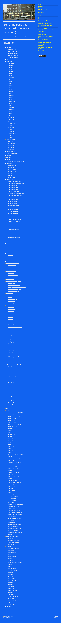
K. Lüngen (10, 93)
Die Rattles (10, 538)
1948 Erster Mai (11, 446)
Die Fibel (10, 297)
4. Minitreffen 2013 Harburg (14, 221)
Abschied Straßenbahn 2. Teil (14, 528)
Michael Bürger (11, 588)
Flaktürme (10, 321)
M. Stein (9, 121)
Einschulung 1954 (12, 267)
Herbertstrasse (11, 331)
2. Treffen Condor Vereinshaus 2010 (16, 183)
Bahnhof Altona (11, 309)
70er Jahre (10, 386)
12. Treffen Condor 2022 (13, 207)
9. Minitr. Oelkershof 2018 (13, 231)
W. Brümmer (10, 71)
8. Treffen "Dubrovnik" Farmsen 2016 (16, 197)
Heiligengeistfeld (11, 335)
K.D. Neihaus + (11, 560)
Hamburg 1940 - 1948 (12, 384)
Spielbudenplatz (11, 343)
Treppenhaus (11, 149)
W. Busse (10, 73)
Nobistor (10, 360)
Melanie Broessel (11, 578)
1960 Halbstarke (11, 490)
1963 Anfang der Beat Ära (13, 506)
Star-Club (10, 396)
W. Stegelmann (11, 119)
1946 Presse (10, 432)
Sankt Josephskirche (12, 351)
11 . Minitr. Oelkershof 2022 (14, 235)
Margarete (10, 554)
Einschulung (9, 155)
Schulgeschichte (11, 143)
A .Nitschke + (11, 107)
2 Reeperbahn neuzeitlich (13, 341)
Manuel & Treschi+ (12, 552)
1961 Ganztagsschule (13, 496)
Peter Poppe (10, 582)
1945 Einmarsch (11, 420)
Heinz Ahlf (10, 378)
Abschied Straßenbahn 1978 (14, 526)
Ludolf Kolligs (11, 594)
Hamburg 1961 (11, 494)
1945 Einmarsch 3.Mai (13, 418)
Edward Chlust (11, 586)
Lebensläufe (9, 61)
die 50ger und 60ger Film (13, 542)
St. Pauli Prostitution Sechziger (15, 518)
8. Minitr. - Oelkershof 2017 (14, 229)
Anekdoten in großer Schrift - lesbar (16, 161)
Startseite (8, 47)
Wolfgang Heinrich (12, 376)
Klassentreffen (9, 179)
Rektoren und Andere (12, 245)
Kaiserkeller (10, 390)
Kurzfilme (8, 410)
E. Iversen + (10, 79)
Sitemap (12, 616)
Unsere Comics (11, 400)
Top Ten (9, 398)
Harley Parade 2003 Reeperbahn (15, 532)
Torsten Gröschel (12, 600)
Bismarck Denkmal (12, 315)
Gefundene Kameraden (13, 53)
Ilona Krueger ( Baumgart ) (13, 596)
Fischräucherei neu (12, 257)
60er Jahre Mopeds (12, 402)
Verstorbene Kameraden (13, 55)
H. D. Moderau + (11, 101)
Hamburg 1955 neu (12, 464)
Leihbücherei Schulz (12, 259)
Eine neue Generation (12, 269)
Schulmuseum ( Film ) (13, 275)
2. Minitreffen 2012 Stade (13, 217)
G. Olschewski (11, 109)
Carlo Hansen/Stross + (13, 372)
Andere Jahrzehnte (10, 380)
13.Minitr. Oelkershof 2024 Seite (15, 239)
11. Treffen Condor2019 (13, 203)
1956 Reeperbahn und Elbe (14, 468)
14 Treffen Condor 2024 (13, 211)
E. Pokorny (10, 111)
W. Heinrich (10, 574)
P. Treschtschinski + (12, 133)
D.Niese (9, 105)
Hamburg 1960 (11, 484)
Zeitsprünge (9, 408)
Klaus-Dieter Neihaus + (13, 367)
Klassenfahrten (9, 163)
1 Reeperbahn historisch (13, 339)
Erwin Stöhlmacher (12, 580)
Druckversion (8, 616)
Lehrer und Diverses (10, 243)
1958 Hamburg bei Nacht (13, 474)
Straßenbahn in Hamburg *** (14, 524)
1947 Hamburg (11, 438)
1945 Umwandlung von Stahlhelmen (16, 424)
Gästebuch (8, 546)
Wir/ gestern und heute (13, 57)
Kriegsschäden (11, 145)
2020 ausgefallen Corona (13, 205)
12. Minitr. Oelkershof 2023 (14, 237)
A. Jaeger (10, 81)
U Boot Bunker (11, 362)
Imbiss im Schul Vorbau (13, 153)
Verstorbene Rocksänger (13, 540)
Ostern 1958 (10, 141)
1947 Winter (10, 442)
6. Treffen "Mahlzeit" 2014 (13, 191)
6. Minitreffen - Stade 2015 (14, 225)
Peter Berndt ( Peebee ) (13, 375)
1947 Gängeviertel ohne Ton (14, 444)
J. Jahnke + (10, 83)
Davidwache (10, 317)
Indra (9, 394)
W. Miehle (10, 99)
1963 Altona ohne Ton (13, 508)
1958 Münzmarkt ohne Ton (14, 476)
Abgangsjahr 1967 (12, 265)
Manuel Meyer (11, 550)
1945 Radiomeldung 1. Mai (14, 416)
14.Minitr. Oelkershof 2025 (13, 241)
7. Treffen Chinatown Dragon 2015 (15, 195)
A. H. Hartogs (11, 77)
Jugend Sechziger (12, 516)
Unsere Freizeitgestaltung (12, 388)
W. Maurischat (11, 95)
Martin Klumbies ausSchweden (15, 562)
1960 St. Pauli (11, 492)
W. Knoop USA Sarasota (13, 570)
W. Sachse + (10, 115)
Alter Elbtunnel (11, 307)
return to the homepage (22, 36)
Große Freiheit (11, 323)
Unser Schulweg (10, 303)
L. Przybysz (10, 113)
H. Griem (10, 75)
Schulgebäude (11, 147)
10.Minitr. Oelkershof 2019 (13, 233)
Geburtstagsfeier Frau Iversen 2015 (16, 193)
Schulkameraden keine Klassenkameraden (15, 365)
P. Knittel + (10, 87)
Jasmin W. (10, 564)
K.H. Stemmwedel (12, 123)
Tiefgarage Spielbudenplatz (14, 357)
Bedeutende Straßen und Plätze (13, 305)
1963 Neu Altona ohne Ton (14, 510)
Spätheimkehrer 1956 (12, 466)
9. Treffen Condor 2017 (13, 199)
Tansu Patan (10, 602)
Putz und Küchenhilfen (13, 249)
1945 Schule (10, 428)
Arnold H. (10, 558)
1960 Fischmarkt (11, 486)
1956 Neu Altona (10, 279)
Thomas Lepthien (12, 556)
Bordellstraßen (11, 311)
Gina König (10, 576)
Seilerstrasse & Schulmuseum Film (16, 277)
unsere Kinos (11, 406)
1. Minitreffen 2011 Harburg (14, 215)
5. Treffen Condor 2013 (13, 189)
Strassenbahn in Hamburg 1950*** (15, 454)
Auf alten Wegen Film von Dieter (15, 251)
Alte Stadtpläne (11, 283)
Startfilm (10, 534)
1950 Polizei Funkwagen (13, 456)
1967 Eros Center (11, 520)
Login (56, 616)
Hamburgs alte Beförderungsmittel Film (17, 287)
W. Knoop (10, 89)
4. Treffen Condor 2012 (13, 187)
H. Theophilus (11, 127)
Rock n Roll (10, 404)
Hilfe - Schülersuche (12, 51)
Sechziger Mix (11, 544)
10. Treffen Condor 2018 (13, 201)
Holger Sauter (11, 598)
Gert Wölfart (10, 584)
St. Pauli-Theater (11, 347)
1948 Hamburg (11, 450)
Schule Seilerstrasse (11, 271)
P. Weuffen (10, 137)
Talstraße (10, 354)
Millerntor (10, 359)
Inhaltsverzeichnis (12, 49)
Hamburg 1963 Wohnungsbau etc (15, 504)
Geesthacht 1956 (12, 171)
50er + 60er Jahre (11, 382)
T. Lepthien (10, 91)
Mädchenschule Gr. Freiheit (12, 263)
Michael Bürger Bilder (12, 590)
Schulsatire (8, 157)
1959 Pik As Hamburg (12, 480)
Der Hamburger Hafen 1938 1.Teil (15, 412)
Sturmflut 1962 (11, 502)
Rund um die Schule (10, 253)
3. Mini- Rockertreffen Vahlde (14, 219)
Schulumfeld (10, 255)
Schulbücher (9, 295)
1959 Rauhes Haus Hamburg (14, 482)
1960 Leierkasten (12, 488)
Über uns (8, 59)
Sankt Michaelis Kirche (13, 352)
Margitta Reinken (12, 568)
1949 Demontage (11, 452)
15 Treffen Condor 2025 (13, 213)
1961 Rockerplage (12, 500)
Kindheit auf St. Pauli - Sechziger (15, 514)
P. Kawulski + (11, 85)
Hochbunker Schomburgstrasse (15, 327)
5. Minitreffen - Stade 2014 (14, 223)
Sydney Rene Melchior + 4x (14, 548)
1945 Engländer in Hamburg (14, 426)
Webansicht (55, 617)
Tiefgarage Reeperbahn (13, 530)
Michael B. (10, 566)
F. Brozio (10, 69)
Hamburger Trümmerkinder (12, 261)
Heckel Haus (11, 333)
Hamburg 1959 (11, 478)
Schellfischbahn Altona (13, 344)
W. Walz (9, 135)
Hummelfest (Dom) (12, 337)
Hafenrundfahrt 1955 (12, 165)
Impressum (8, 606)
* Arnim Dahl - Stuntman (13, 472)
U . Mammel (10, 97)
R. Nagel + (10, 103)
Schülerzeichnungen (12, 299)
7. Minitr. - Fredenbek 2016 (14, 227)
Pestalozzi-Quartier (10, 151)
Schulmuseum (11, 273)
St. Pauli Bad (10, 349)
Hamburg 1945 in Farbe (13, 414)
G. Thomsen (10, 129)
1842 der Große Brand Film (14, 285)
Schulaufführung (11, 301)
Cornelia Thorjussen (12, 604)
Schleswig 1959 (11, 177)
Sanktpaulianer (9, 293)
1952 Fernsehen (11, 460)
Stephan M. (10, 572)
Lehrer (9, 247)
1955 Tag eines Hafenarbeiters (15, 462)
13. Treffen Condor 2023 (13, 209)
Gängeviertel (11, 325)
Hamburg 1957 (11, 470)
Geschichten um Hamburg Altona (13, 281)
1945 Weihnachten (12, 430)
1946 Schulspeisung (12, 434)
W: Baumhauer (11, 63)
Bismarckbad (11, 313)
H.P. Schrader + (11, 117)
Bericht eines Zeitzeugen (13, 291)
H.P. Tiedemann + (11, 131)
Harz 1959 (10, 175)
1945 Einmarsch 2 (12, 422)
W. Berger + (10, 65)
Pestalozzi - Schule (10, 139)
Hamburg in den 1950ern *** (14, 458)
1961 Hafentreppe (12, 498)
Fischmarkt (10, 319)
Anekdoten (8, 159)
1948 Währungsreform (13, 448)
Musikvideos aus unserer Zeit (13, 536)
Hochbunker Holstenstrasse (14, 329)
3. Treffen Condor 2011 (13, 185)
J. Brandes (10, 67)
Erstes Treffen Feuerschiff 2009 (15, 181)
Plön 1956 (10, 173)
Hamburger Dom (11, 522)
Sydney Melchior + (12, 370)
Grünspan (10, 392)
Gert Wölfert (10, 592)
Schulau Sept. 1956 (12, 169)
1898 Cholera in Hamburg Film (14, 289)
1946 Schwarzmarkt (12, 436)
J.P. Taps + (10, 125)
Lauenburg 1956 (11, 167)
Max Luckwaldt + (11, 368)
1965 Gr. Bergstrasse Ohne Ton (15, 512)
